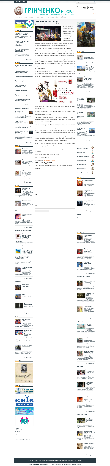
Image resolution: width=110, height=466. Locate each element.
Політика (18, 17)
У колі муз (53, 160)
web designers (65, 464)
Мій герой (25, 148)
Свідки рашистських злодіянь (21, 131)
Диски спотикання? (21, 90)
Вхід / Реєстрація (20, 1)
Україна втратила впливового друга (20, 85)
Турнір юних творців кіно (22, 95)
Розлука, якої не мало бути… (90, 294)
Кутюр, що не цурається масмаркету (90, 419)
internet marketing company (75, 464)
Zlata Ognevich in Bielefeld (27, 268)
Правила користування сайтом (41, 460)
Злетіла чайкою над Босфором (89, 325)
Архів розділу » (29, 59)
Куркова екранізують (87, 263)
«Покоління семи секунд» (27, 214)
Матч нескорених (27, 345)
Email (36, 200)
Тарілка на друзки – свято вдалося (89, 444)
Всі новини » (30, 105)
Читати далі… (24, 117)
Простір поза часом (81, 129)
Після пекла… (19, 121)
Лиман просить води (26, 201)
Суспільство (41, 17)
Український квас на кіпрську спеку (89, 351)
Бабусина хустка (27, 170)
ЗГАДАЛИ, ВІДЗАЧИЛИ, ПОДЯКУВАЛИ (22, 42)
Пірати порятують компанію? (24, 76)
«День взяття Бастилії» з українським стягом (22, 71)
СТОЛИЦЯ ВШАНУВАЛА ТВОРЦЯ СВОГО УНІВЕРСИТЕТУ (22, 50)
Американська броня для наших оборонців (22, 100)
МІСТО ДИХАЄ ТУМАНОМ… (26, 285)
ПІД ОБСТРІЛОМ (28, 304)
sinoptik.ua (22, 439)
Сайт (36, 205)
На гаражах (25, 159)
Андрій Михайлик (81, 160)
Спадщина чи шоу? (88, 191)
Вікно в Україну (53, 17)
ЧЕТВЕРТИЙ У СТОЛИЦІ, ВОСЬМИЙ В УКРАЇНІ (22, 34)
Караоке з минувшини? (90, 370)
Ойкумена (64, 17)
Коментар (37, 168)
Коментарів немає (63, 24)
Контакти (80, 460)
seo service (47, 464)
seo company (58, 464)
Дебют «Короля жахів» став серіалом (88, 182)
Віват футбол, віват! (26, 320)
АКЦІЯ (23, 294)
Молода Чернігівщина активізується (88, 78)
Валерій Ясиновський (82, 148)
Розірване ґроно (89, 306)
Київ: (94, 13)
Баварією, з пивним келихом (89, 338)
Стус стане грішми (20, 81)
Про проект (30, 460)
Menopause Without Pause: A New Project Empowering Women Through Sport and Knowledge (23, 237)
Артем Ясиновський (82, 173)
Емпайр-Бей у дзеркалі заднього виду (89, 432)
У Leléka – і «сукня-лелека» (88, 397)
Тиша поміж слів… (89, 281)
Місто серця (90, 66)
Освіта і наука (29, 17)
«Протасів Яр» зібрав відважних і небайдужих (80, 114)
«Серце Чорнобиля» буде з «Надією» (23, 66)
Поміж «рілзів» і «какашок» (88, 55)
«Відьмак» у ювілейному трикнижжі (87, 250)
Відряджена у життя (88, 236)
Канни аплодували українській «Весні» (89, 202)
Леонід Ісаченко (81, 152)
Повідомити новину (72, 460)
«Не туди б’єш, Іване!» (26, 189)
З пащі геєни (19, 111)
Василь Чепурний (81, 168)
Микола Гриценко (81, 164)
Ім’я (36, 194)
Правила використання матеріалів (58, 460)
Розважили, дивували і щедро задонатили (89, 383)
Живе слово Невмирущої (80, 98)
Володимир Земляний (83, 156)
